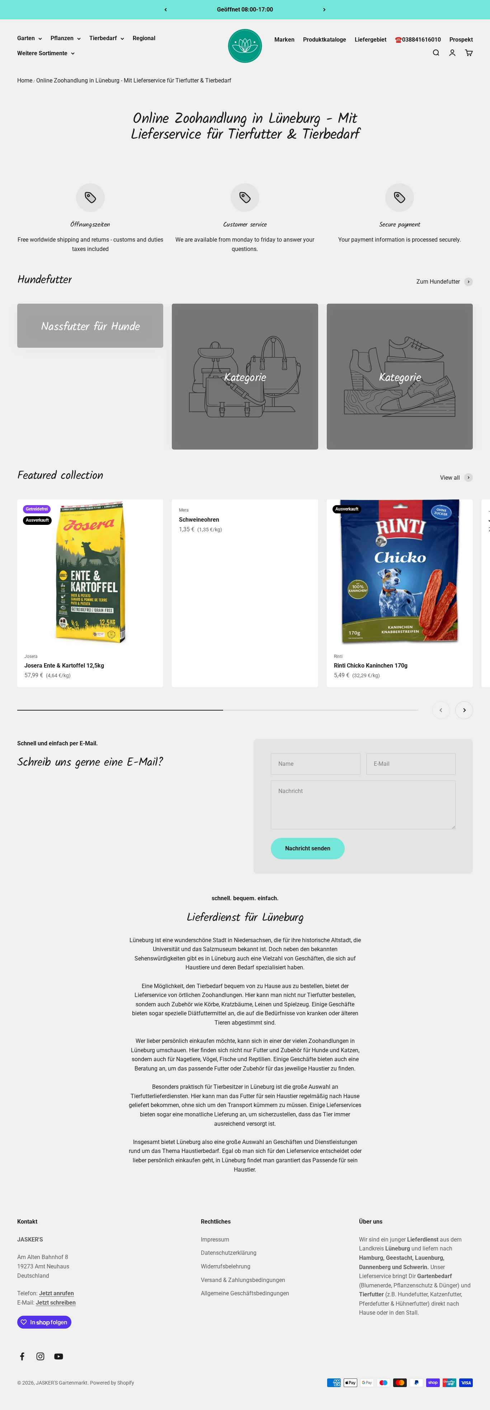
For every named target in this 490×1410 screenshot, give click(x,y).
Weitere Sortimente (42, 53)
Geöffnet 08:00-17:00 (245, 9)
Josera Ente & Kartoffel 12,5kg (64, 665)
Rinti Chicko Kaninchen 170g (370, 665)
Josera (31, 656)
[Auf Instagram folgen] (40, 1356)
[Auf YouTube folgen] (58, 1356)
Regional (144, 38)
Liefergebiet (370, 39)
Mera (184, 510)
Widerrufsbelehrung (225, 1266)
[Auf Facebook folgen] (22, 1356)
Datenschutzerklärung (228, 1252)
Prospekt (461, 39)
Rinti (338, 656)
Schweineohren (199, 519)
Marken (284, 39)
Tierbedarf (103, 38)
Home (24, 80)
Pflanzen (62, 38)
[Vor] (324, 9)
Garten (26, 38)
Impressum (215, 1239)
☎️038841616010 (418, 39)
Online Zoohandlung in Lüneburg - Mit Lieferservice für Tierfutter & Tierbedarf (133, 80)
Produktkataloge (324, 39)
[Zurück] (165, 9)
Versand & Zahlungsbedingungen (243, 1280)
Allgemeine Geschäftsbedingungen (245, 1293)
